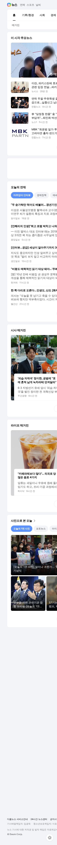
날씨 (38, 4)
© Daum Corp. (15, 834)
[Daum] (9, 5)
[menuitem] (14, 15)
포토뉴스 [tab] (41, 528)
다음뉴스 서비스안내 (17, 819)
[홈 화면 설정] (49, 837)
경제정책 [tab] (41, 195)
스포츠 (30, 4)
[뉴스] (14, 5)
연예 (22, 4)
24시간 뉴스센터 (39, 819)
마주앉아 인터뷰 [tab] (22, 195)
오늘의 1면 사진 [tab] (21, 528)
